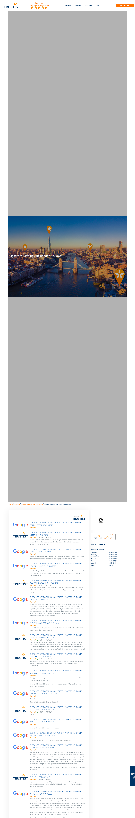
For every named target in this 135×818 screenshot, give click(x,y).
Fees (97, 5)
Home (11, 504)
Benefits (68, 5)
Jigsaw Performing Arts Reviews (32, 504)
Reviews (17, 504)
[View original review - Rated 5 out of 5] (33, 528)
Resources (88, 5)
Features (78, 5)
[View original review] (21, 527)
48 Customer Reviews (108, 538)
